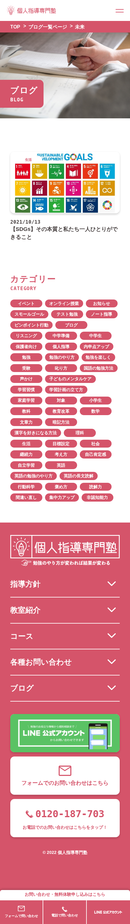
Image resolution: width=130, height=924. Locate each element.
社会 (95, 444)
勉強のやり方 (62, 357)
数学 (95, 411)
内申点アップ (96, 346)
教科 (26, 411)
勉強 (26, 357)
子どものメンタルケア (70, 379)
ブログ (71, 325)
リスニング (26, 335)
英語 (61, 465)
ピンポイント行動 (31, 325)
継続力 (26, 454)
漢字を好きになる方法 (36, 433)
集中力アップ (62, 497)
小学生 (95, 400)
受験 (26, 368)
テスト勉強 (67, 314)
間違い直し (26, 497)
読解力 (95, 487)
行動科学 (26, 487)
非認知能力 (97, 497)
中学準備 (61, 335)
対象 (61, 400)
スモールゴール (29, 314)
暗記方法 (61, 422)
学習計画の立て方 (66, 390)
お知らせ (101, 303)
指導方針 (25, 584)
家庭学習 (26, 400)
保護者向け (26, 346)
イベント (26, 303)
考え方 (61, 454)
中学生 (95, 335)
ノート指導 (101, 314)
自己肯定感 (95, 454)
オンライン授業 (64, 303)
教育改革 (61, 411)
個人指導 (61, 346)
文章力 (26, 422)
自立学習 (26, 465)
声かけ (26, 379)
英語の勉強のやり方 (34, 476)
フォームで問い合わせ (21, 916)
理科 (80, 433)
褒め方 (61, 487)
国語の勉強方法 (98, 368)
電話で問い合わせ (64, 915)
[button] (119, 10)
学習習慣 (26, 390)
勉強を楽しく (98, 357)
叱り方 (61, 368)
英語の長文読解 (78, 476)
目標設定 (61, 444)
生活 (26, 444)
